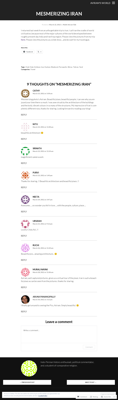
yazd (81, 67)
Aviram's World (100, 3)
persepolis (63, 67)
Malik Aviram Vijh (69, 25)
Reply (24, 114)
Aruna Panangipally (44, 296)
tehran (75, 67)
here (23, 39)
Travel (32, 69)
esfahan (37, 67)
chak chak (29, 67)
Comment (89, 347)
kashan (47, 67)
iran (42, 67)
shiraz (70, 67)
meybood (54, 67)
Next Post (90, 382)
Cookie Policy (42, 396)
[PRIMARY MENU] (113, 3)
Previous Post (27, 382)
